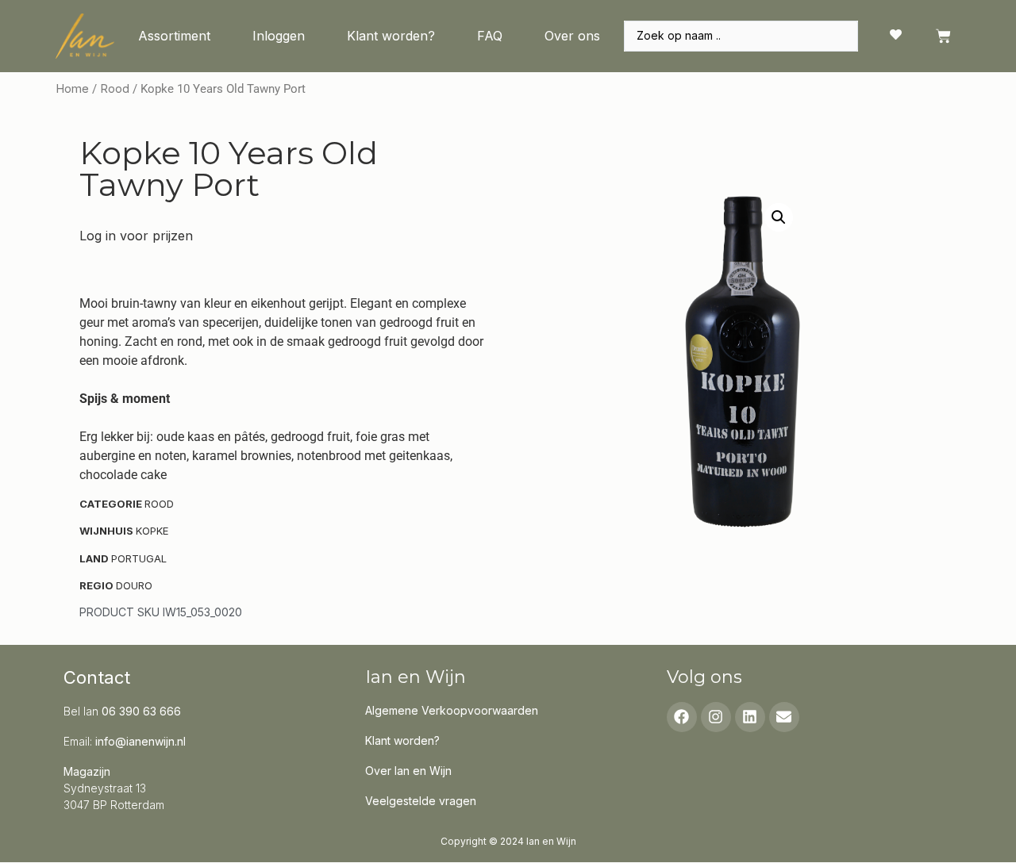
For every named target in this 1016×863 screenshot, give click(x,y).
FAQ (489, 36)
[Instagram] (716, 717)
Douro (134, 585)
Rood (114, 89)
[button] (778, 217)
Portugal (139, 558)
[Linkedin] (750, 717)
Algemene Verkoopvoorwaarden (451, 710)
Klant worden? (391, 36)
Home (72, 89)
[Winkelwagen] (943, 36)
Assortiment (174, 36)
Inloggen (278, 36)
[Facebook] (682, 717)
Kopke (152, 530)
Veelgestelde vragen (420, 800)
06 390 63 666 (141, 711)
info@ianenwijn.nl (140, 741)
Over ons (572, 36)
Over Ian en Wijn (408, 770)
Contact (97, 677)
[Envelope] (784, 717)
